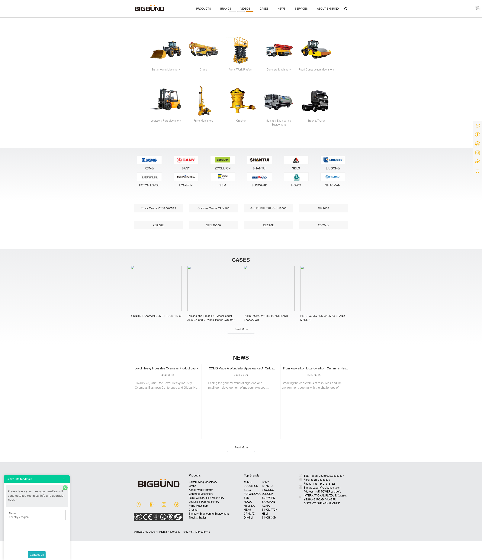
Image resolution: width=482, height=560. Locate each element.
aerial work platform (201, 490)
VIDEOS (245, 8)
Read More (241, 329)
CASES (264, 8)
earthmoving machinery (203, 482)
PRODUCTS (203, 8)
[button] (37, 479)
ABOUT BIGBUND (328, 8)
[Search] (345, 8)
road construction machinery (206, 497)
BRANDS (225, 8)
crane (192, 486)
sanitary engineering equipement (209, 513)
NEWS (281, 8)
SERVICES (301, 8)
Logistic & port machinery (204, 501)
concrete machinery (201, 494)
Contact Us (37, 554)
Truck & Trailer (197, 517)
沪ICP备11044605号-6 (196, 531)
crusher (193, 509)
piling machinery (198, 505)
